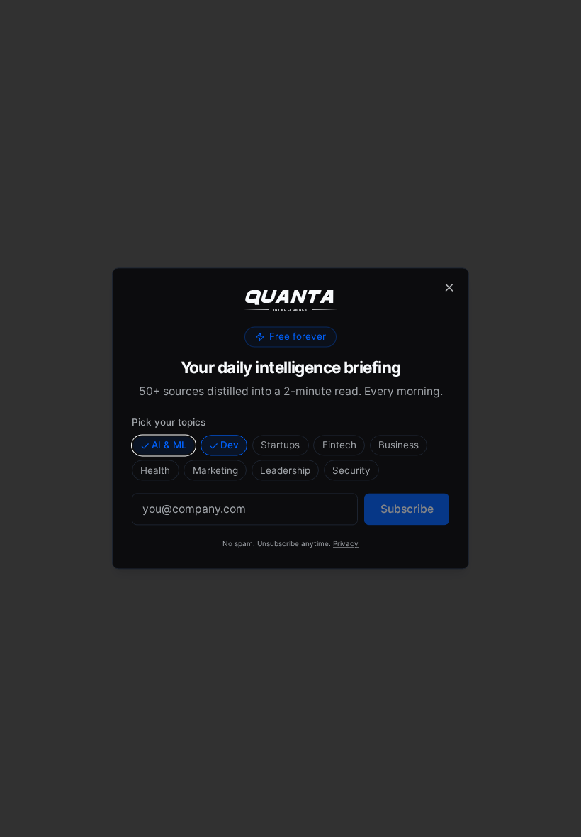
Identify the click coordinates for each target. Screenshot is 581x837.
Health (155, 470)
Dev (229, 444)
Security (351, 470)
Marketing (215, 470)
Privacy (346, 544)
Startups (280, 444)
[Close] (449, 287)
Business (398, 444)
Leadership (285, 470)
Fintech (339, 444)
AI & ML (169, 444)
